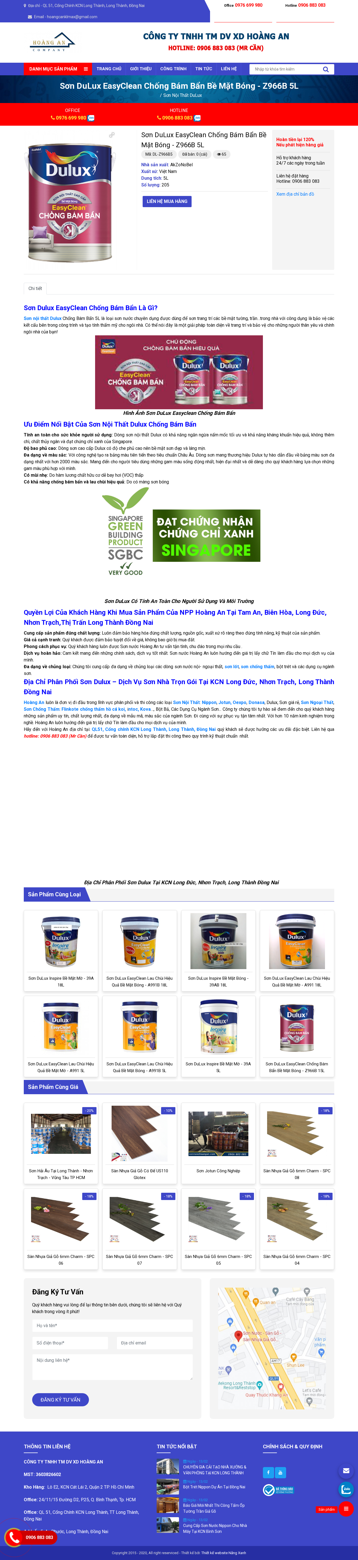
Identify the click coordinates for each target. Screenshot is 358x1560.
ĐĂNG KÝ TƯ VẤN (61, 1400)
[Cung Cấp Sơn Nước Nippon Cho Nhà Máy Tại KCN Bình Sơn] (168, 1524)
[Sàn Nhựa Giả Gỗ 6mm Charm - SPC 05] (218, 1219)
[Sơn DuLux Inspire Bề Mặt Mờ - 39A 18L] (61, 941)
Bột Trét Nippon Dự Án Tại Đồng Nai (214, 1487)
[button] (111, 134)
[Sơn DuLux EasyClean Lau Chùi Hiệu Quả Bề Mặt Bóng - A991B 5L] (140, 1027)
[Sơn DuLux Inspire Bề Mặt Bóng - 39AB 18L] (218, 941)
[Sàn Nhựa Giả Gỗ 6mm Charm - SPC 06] (61, 1219)
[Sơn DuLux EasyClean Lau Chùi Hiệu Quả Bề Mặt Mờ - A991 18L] (297, 941)
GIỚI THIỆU (141, 68)
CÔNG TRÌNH (173, 68)
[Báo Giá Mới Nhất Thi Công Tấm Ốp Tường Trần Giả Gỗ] (168, 1504)
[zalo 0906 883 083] (90, 118)
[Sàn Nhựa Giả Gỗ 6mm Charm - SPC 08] (297, 1133)
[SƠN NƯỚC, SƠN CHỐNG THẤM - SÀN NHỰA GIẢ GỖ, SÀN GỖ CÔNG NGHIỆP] (53, 42)
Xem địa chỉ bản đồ (295, 194)
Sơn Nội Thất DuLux (182, 95)
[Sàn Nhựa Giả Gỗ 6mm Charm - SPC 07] (139, 1219)
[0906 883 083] (346, 1489)
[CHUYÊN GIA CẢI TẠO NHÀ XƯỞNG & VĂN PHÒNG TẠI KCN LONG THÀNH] (168, 1466)
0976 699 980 (71, 118)
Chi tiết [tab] (35, 288)
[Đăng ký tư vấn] (346, 1471)
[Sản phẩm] (346, 1509)
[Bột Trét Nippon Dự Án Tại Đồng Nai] (168, 1486)
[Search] (325, 69)
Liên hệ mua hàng (167, 201)
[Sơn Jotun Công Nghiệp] (218, 1134)
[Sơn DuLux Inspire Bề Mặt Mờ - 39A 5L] (218, 1027)
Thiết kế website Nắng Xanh (223, 1553)
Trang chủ (108, 68)
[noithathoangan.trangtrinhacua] (268, 1472)
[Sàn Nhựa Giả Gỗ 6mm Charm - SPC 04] (297, 1219)
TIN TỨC (203, 68)
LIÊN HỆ (229, 68)
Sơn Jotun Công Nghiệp (218, 1170)
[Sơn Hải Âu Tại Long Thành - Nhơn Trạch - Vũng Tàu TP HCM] (61, 1134)
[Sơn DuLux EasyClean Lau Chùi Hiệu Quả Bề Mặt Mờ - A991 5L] (61, 1027)
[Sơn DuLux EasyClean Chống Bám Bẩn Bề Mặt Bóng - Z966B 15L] (296, 1027)
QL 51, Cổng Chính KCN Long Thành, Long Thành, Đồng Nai (94, 5)
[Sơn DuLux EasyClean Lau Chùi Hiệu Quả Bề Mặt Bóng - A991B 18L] (139, 941)
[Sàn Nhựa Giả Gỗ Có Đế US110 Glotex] (140, 1134)
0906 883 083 (177, 118)
